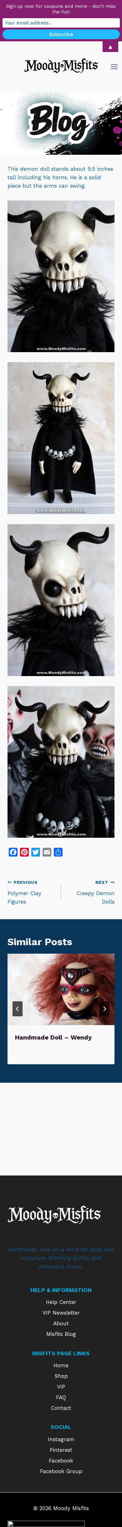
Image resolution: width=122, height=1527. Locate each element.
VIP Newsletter (61, 1313)
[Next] (104, 1008)
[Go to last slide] (18, 1008)
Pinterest (61, 1450)
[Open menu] (115, 66)
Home (61, 1365)
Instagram (61, 1439)
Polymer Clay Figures (24, 892)
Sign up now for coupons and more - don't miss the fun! (61, 9)
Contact (61, 1408)
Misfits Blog (61, 1334)
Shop (61, 1376)
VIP (61, 1387)
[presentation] (61, 989)
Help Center (61, 1302)
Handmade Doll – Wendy (53, 1037)
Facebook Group (61, 1471)
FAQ (61, 1397)
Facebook (61, 1460)
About (61, 1323)
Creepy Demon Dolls (95, 892)
